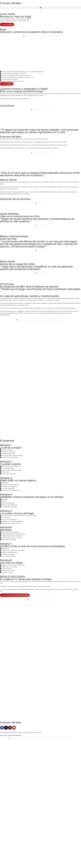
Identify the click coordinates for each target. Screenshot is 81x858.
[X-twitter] (6, 728)
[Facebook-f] (2, 728)
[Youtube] (14, 728)
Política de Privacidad (14, 735)
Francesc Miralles (10, 3)
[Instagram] (10, 728)
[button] (40, 7)
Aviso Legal (3, 735)
